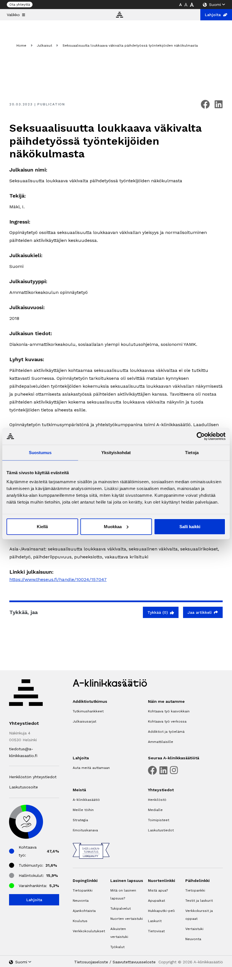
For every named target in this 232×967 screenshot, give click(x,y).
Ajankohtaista (84, 911)
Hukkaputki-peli (161, 911)
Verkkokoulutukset (89, 931)
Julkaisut (44, 45)
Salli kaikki (189, 526)
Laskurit (155, 921)
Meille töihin (83, 810)
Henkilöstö (157, 800)
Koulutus (80, 921)
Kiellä (42, 526)
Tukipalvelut (120, 908)
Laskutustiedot (161, 830)
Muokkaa (113, 526)
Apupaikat (156, 901)
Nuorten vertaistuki (126, 919)
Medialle (155, 810)
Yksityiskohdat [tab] (116, 452)
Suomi (215, 4)
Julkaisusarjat (84, 721)
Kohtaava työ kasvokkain (169, 711)
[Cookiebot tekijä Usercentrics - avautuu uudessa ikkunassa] (200, 436)
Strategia (80, 820)
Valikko (13, 14)
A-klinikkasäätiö (86, 800)
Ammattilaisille (160, 742)
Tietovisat (156, 931)
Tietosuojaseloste (91, 962)
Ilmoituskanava (85, 830)
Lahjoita (213, 14)
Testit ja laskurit (199, 901)
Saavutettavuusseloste (134, 962)
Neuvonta (81, 901)
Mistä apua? (158, 890)
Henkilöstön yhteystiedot (33, 777)
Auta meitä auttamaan (91, 768)
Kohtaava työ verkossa (167, 721)
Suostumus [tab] (40, 452)
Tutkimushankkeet (88, 711)
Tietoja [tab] (192, 452)
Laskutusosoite (23, 787)
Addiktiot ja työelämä (166, 732)
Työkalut (117, 947)
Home (21, 45)
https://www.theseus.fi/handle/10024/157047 (58, 579)
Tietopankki (83, 890)
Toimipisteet (158, 820)
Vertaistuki (194, 929)
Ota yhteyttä (19, 4)
